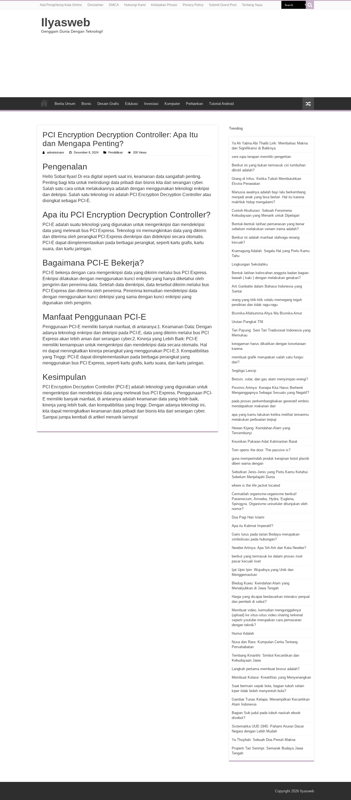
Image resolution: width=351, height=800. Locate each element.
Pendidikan (115, 152)
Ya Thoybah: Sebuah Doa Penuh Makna (263, 740)
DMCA (114, 5)
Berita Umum (65, 104)
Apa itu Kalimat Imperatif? (252, 526)
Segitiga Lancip (244, 371)
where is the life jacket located (256, 485)
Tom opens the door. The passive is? (261, 450)
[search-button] (310, 5)
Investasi (151, 104)
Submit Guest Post (222, 5)
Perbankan (194, 104)
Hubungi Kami (135, 5)
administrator (55, 152)
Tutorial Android (221, 104)
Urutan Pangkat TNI (247, 322)
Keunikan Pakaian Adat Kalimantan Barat (264, 441)
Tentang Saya (252, 5)
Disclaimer (95, 5)
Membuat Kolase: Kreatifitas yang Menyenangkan (271, 677)
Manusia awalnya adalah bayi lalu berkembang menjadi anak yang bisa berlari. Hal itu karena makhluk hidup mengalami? (268, 197)
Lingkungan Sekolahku (250, 264)
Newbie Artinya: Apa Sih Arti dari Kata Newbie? (269, 548)
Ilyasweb (65, 22)
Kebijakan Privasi (164, 5)
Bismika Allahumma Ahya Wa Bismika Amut (267, 313)
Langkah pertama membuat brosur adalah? (265, 669)
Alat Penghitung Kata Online (61, 5)
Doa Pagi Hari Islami (248, 517)
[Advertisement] (210, 53)
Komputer (172, 104)
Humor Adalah (243, 633)
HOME (44, 103)
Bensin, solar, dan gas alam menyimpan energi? (270, 379)
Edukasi (131, 104)
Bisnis (86, 104)
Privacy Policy (193, 5)
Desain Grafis (108, 104)
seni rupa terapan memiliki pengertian (261, 157)
